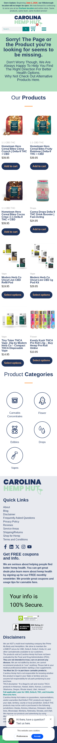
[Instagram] (23, 547)
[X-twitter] (17, 547)
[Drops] (42, 429)
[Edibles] (14, 429)
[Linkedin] (11, 547)
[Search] (25, 29)
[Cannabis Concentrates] (14, 400)
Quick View (14, 133)
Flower (42, 413)
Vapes (14, 467)
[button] (44, 29)
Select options (12, 294)
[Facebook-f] (5, 547)
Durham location (26, 8)
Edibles (14, 442)
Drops (42, 442)
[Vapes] (14, 455)
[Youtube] (29, 547)
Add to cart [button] (10, 166)
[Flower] (42, 400)
